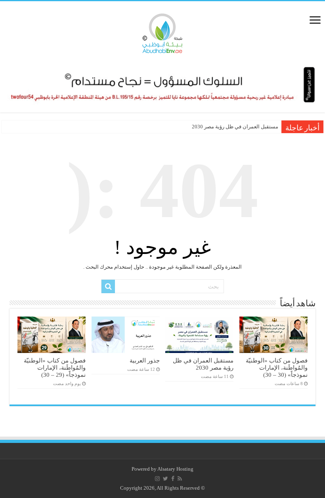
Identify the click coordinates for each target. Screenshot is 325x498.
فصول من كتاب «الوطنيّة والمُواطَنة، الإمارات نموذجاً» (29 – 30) (55, 367)
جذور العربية (145, 360)
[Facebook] (172, 478)
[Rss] (180, 478)
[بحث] (108, 286)
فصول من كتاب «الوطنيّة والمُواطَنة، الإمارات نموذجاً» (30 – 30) (277, 367)
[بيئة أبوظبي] (162, 31)
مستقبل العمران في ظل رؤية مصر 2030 (235, 127)
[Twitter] (165, 478)
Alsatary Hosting (175, 469)
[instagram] (157, 478)
